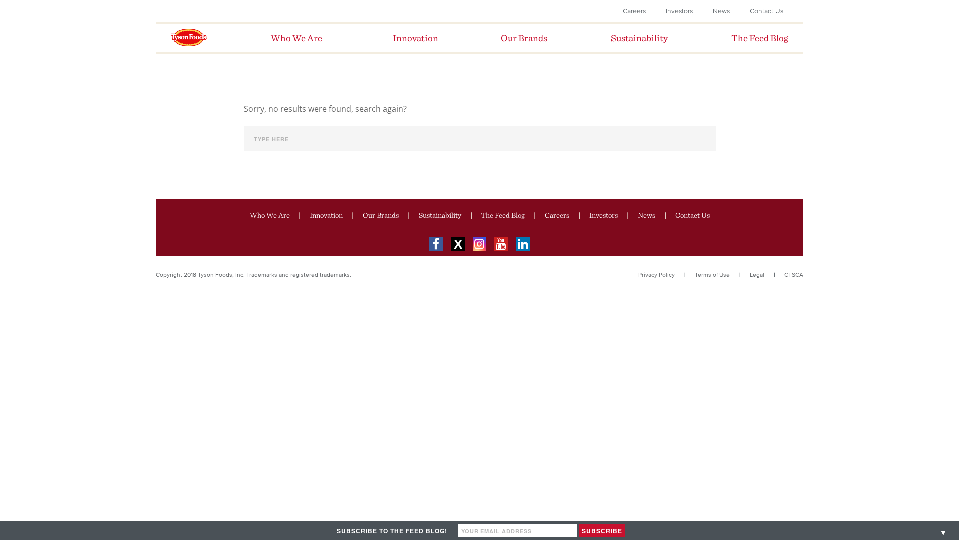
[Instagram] (480, 244)
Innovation (326, 215)
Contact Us (766, 11)
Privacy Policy (656, 275)
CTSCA (793, 275)
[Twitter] (458, 244)
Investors (679, 11)
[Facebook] (436, 244)
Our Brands (381, 215)
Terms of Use (712, 275)
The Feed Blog (503, 215)
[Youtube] (501, 244)
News (721, 11)
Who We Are (270, 215)
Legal (757, 275)
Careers (634, 11)
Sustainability (440, 215)
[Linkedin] (523, 244)
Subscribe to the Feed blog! (392, 531)
